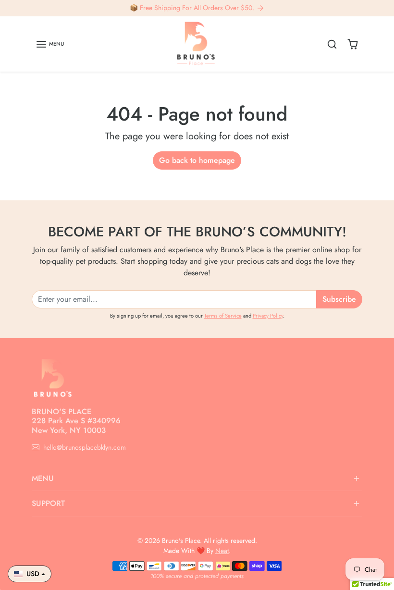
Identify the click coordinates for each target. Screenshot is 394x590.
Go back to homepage (197, 160)
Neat (222, 550)
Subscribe (339, 299)
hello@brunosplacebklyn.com (84, 447)
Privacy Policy (268, 316)
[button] (50, 44)
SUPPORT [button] (48, 503)
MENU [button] (43, 478)
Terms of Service (223, 316)
